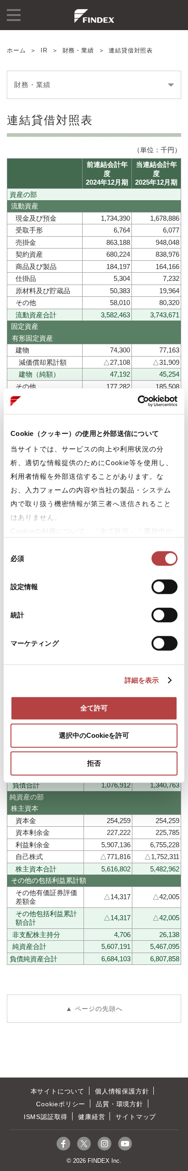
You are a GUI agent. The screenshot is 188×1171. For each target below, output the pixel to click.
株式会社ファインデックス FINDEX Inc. (94, 16)
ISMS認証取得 (46, 1116)
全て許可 (94, 707)
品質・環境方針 (119, 1104)
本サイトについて (57, 1091)
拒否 (94, 763)
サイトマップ (135, 1116)
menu (14, 15)
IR (44, 50)
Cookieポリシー (60, 1104)
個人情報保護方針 (122, 1091)
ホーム (16, 50)
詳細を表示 (142, 680)
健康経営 (91, 1116)
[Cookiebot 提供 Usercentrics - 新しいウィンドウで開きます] (138, 401)
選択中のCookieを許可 (94, 735)
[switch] (164, 586)
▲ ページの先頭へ (94, 1008)
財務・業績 (78, 50)
